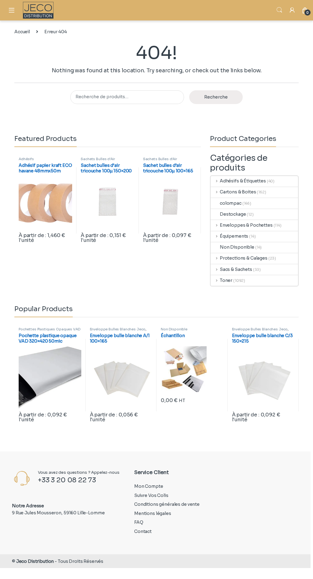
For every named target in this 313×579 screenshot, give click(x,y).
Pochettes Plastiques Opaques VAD (49, 329)
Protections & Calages (243, 258)
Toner (226, 280)
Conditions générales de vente (167, 504)
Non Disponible (237, 247)
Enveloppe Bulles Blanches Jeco (118, 329)
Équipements (234, 236)
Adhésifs (26, 159)
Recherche (216, 97)
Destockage (233, 214)
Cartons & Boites (238, 192)
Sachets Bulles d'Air (98, 159)
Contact (143, 531)
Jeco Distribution (35, 561)
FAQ (138, 522)
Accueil (22, 31)
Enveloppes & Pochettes (246, 225)
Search (279, 10)
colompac (230, 203)
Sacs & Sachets (236, 269)
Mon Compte (148, 486)
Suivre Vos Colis (151, 495)
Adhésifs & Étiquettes (243, 181)
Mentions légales (152, 513)
